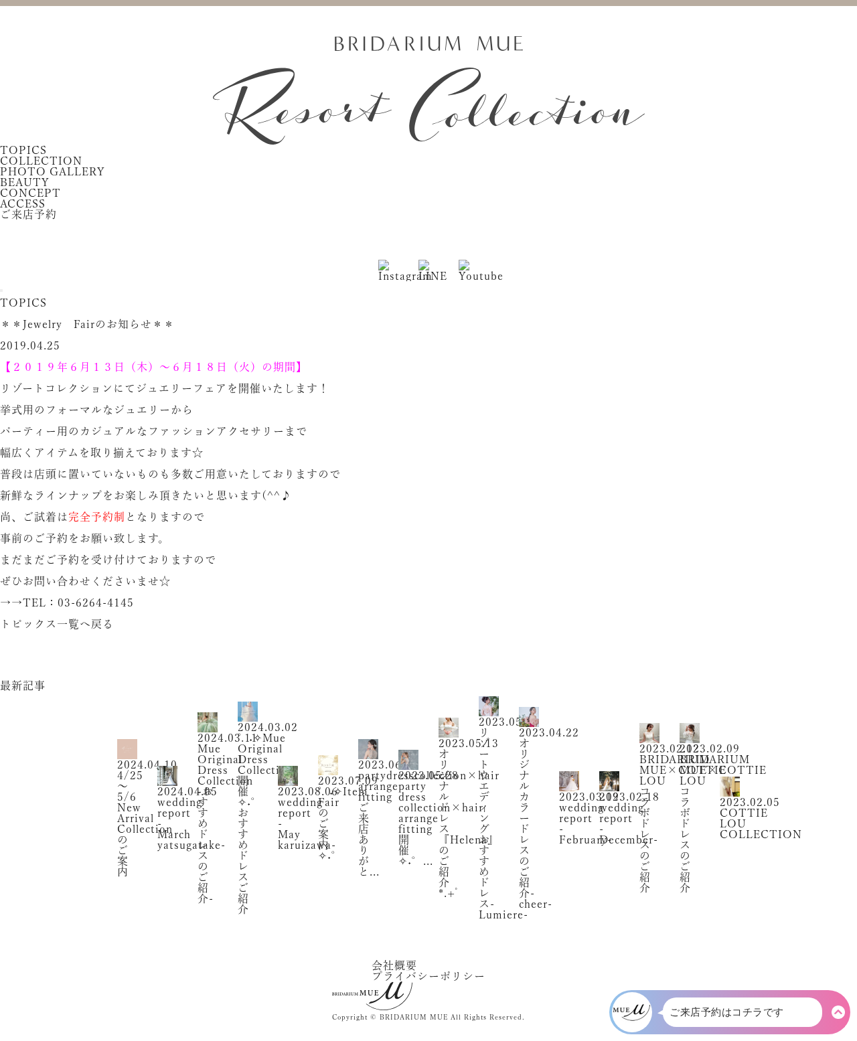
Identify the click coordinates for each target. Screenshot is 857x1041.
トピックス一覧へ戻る (57, 624)
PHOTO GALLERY (52, 171)
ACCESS (23, 203)
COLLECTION (41, 160)
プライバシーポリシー (428, 976)
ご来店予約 (28, 214)
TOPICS (23, 150)
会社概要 (394, 965)
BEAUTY (25, 182)
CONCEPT (30, 192)
